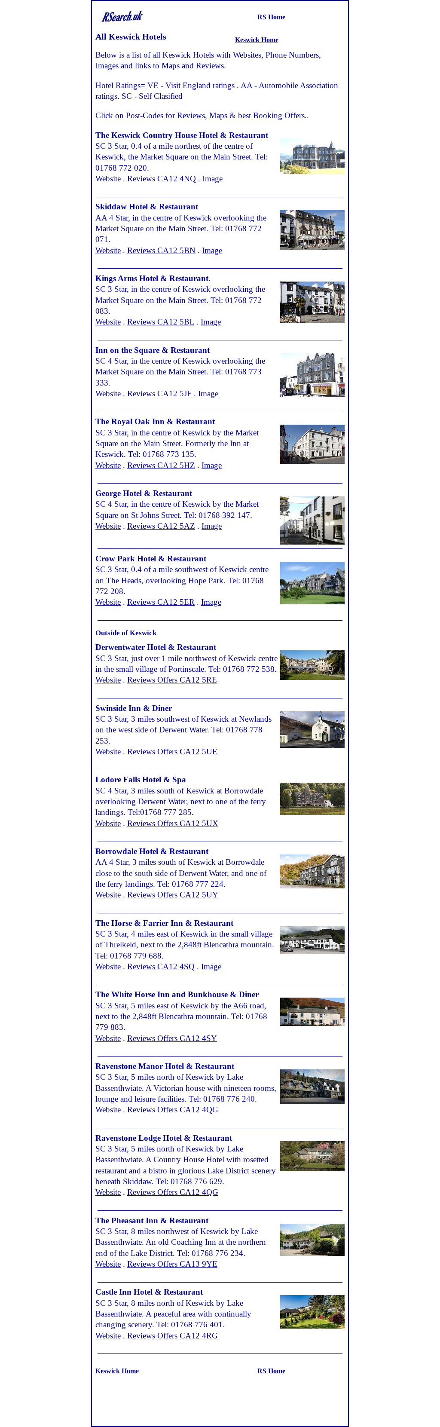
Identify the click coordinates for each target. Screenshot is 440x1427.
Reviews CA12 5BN (161, 250)
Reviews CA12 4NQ (161, 178)
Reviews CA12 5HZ (161, 465)
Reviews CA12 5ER (161, 601)
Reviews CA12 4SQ (161, 966)
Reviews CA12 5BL (160, 321)
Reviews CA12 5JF (159, 393)
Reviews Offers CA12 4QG (172, 1109)
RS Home (271, 17)
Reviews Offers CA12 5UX (172, 823)
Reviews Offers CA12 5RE (172, 679)
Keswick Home (256, 39)
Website (108, 178)
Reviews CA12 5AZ (161, 525)
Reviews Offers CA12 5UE (172, 751)
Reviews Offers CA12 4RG (172, 1335)
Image (212, 178)
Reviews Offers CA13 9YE (172, 1263)
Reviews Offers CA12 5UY (172, 894)
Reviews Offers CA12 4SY (172, 1038)
